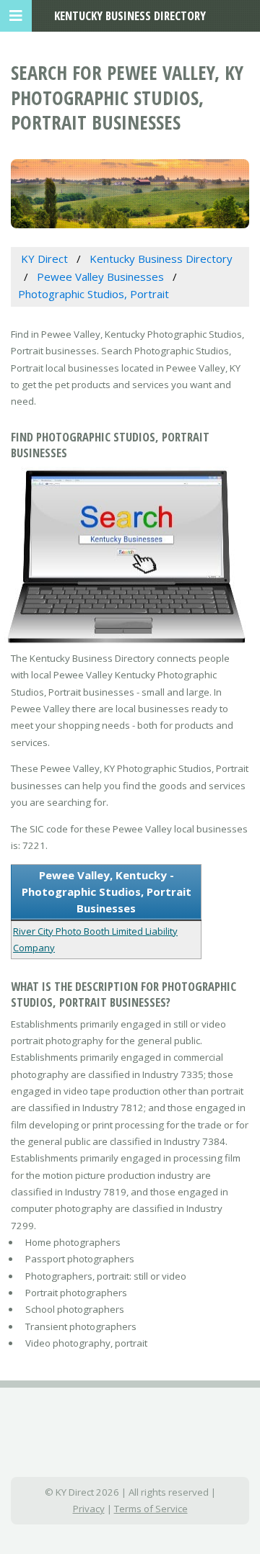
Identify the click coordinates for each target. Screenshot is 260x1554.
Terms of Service (151, 1508)
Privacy (89, 1508)
